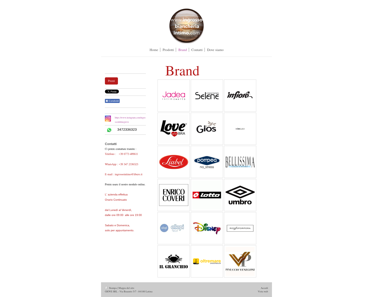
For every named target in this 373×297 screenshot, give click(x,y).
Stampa (112, 288)
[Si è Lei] (240, 128)
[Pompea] (206, 162)
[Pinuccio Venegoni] (240, 261)
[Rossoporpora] (240, 228)
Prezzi (111, 81)
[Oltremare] (206, 261)
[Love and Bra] (173, 128)
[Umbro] (240, 195)
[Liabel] (173, 162)
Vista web (263, 291)
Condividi (113, 101)
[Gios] (206, 128)
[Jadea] (173, 95)
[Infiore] (240, 95)
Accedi (264, 288)
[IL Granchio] (173, 261)
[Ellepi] (173, 228)
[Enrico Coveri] (173, 195)
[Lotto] (206, 195)
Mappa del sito (126, 288)
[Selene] (206, 95)
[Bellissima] (240, 162)
